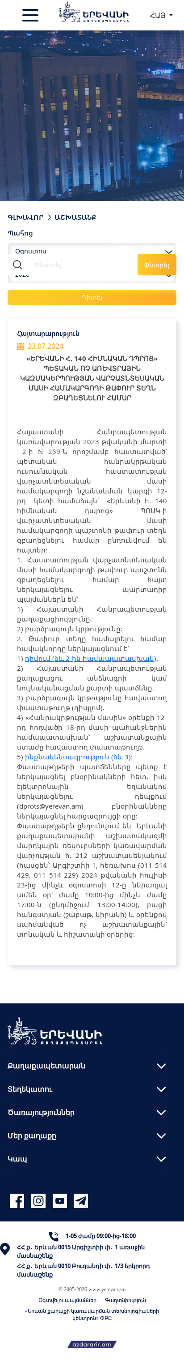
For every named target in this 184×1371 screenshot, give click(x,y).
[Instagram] (39, 1201)
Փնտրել (156, 265)
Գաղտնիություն (125, 1300)
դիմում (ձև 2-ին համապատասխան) (90, 658)
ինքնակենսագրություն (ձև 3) (78, 756)
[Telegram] (80, 1201)
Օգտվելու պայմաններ (67, 1300)
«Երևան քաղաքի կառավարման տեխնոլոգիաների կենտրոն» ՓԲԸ (92, 1314)
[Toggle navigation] (31, 15)
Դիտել (92, 297)
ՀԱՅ (158, 15)
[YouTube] (61, 1201)
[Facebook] (18, 1201)
